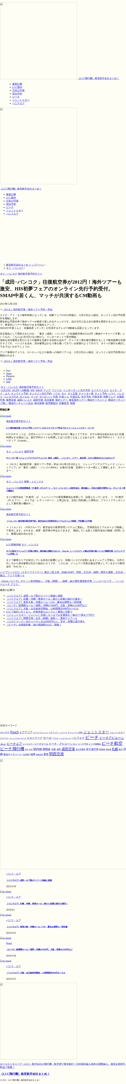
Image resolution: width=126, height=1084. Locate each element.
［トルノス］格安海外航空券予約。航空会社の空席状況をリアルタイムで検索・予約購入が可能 (49, 521)
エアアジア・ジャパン (58, 733)
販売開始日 (51, 403)
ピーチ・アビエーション (63, 743)
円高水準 (97, 396)
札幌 (115, 749)
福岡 (32, 754)
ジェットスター (14, 210)
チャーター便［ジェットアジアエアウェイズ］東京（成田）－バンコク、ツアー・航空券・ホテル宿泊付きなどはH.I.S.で (60, 458)
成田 (59, 749)
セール (47, 737)
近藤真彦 (64, 403)
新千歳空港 (92, 749)
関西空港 (56, 754)
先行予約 (86, 396)
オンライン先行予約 (41, 393)
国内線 (37, 749)
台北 (31, 749)
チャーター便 (86, 393)
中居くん (64, 396)
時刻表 (108, 749)
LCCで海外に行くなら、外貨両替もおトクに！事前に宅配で (39, 611)
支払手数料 (81, 749)
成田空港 (38, 400)
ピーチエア (14, 743)
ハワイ (112, 393)
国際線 (46, 749)
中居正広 (75, 396)
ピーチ (10, 207)
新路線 (102, 749)
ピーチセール (41, 744)
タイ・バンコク (9, 387)
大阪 (53, 749)
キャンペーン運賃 (75, 733)
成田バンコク (24, 400)
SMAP (39, 390)
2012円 (15, 390)
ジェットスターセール (17, 738)
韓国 (72, 403)
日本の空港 (12, 201)
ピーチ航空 (111, 743)
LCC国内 (11, 197)
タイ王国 (72, 393)
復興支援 (11, 400)
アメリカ (57, 390)
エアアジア (25, 732)
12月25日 (6, 390)
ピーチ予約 (83, 744)
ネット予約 (101, 393)
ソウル (56, 393)
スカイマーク (34, 737)
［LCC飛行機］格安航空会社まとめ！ (98, 78)
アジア (47, 390)
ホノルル (25, 396)
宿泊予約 (11, 204)
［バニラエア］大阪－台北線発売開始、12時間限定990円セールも (42, 608)
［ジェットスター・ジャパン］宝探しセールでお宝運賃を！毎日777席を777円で (50, 615)
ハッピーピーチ (65, 738)
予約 (26, 749)
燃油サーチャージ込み (21, 403)
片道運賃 (26, 754)
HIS (32, 390)
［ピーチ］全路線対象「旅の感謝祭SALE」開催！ (34, 624)
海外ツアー (61, 400)
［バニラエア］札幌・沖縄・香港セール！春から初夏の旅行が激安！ (44, 599)
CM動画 (24, 390)
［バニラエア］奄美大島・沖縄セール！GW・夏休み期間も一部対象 (44, 602)
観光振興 (39, 403)
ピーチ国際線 (95, 744)
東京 (121, 749)
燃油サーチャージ (97, 400)
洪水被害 (49, 400)
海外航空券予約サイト (31, 387)
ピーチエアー (28, 744)
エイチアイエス (99, 390)
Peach (14, 732)
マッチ (34, 396)
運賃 (46, 754)
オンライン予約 (19, 393)
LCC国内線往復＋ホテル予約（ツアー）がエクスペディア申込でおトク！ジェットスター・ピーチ (50, 428)
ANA (2, 733)
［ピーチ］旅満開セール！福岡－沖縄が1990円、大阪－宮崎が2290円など (46, 605)
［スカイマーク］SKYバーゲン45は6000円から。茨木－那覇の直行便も (45, 621)
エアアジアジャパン (40, 733)
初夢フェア (109, 396)
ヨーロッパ (45, 396)
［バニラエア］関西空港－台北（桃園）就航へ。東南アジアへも (41, 618)
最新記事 (11, 194)
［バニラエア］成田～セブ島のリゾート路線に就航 (34, 595)
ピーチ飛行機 (12, 749)
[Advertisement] (63, 239)
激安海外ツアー (77, 400)
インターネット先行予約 (76, 390)
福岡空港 (39, 754)
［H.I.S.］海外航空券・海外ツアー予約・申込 (27, 309)
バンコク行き (11, 396)
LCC (7, 732)
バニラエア (12, 213)
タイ (63, 393)
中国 (55, 396)
